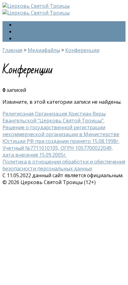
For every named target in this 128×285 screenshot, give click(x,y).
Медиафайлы (44, 50)
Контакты (27, 38)
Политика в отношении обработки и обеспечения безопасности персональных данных (63, 165)
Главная (25, 24)
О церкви (26, 31)
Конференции (82, 50)
